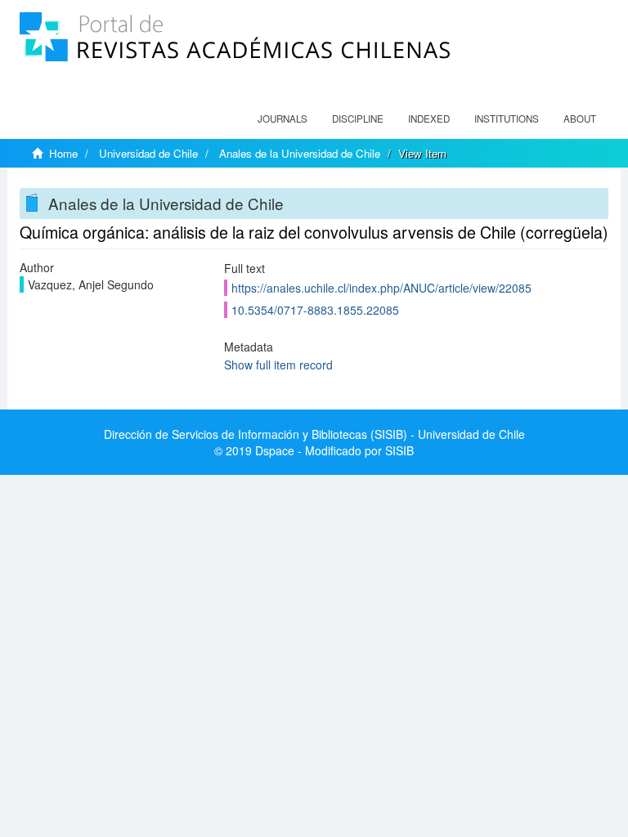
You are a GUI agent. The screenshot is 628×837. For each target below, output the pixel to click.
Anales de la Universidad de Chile (299, 153)
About (579, 118)
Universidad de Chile (148, 153)
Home (63, 153)
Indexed (429, 118)
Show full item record (278, 364)
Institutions (506, 118)
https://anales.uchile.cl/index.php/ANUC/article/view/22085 (381, 288)
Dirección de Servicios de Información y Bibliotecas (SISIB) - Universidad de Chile (314, 434)
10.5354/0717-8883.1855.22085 (315, 310)
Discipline (358, 118)
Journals (282, 118)
